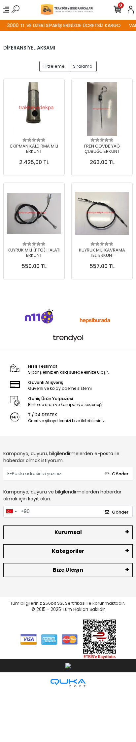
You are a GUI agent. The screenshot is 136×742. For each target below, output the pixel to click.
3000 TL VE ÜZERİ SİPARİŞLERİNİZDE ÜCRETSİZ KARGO (62, 25)
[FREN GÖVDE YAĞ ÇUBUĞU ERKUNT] (102, 109)
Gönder (120, 474)
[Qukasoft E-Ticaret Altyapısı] (68, 683)
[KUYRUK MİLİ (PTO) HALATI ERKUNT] (34, 213)
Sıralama (82, 66)
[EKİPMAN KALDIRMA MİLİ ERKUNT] (34, 109)
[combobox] (11, 511)
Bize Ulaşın (68, 570)
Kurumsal (68, 532)
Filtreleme (54, 66)
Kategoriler (68, 551)
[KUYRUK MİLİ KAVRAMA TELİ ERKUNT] (102, 213)
